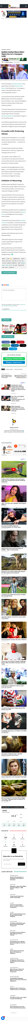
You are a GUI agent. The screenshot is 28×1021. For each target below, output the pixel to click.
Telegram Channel (17, 362)
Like (5, 834)
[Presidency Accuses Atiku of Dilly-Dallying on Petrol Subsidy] (5, 933)
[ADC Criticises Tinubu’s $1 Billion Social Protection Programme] (5, 970)
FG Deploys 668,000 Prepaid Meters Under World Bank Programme (17, 924)
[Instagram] (7, 434)
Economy (12, 903)
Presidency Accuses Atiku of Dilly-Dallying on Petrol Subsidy (17, 934)
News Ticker (12, 884)
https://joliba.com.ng (14, 429)
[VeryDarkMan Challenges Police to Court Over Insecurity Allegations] (5, 979)
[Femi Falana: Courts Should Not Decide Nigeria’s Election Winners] (5, 942)
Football (12, 912)
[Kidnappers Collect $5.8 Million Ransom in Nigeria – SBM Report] (5, 887)
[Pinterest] (9, 434)
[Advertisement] (14, 34)
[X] (19, 434)
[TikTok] (17, 434)
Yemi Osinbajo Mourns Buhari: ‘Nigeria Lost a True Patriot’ (6, 376)
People (6, 18)
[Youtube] (15, 436)
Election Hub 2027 (14, 967)
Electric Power (13, 921)
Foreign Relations (14, 958)
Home (2, 18)
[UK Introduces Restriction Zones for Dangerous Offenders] (5, 951)
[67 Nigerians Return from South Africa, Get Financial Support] (5, 960)
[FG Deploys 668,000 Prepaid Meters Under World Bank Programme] (5, 924)
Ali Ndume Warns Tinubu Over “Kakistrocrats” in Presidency (18, 989)
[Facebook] (4, 434)
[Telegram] (14, 434)
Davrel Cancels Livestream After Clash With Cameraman (17, 1007)
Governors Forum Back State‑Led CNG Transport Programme (17, 906)
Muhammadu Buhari (7, 116)
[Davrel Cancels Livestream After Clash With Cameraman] (5, 1006)
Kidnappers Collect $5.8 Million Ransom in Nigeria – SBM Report (18, 888)
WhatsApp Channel (17, 358)
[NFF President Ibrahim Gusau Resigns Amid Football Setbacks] (5, 914)
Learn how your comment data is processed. (13, 305)
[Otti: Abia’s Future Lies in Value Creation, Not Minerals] (5, 997)
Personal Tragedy (12, 18)
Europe (11, 949)
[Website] (22, 434)
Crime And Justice (14, 875)
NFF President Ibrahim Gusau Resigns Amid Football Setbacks (17, 915)
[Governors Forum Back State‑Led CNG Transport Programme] (5, 905)
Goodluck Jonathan (17, 84)
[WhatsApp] (12, 436)
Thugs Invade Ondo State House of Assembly (17, 897)
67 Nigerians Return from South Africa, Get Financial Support (17, 961)
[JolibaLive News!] (2, 62)
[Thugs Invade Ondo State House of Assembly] (5, 896)
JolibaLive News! (9, 62)
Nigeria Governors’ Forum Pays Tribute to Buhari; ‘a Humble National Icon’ (21, 376)
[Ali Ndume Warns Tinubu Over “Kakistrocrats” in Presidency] (5, 988)
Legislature (12, 894)
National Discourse (14, 976)
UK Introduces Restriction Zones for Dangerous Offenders (17, 952)
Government (13, 995)
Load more (13, 1012)
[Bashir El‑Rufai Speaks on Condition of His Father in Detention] (5, 878)
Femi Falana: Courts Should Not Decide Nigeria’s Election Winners (17, 943)
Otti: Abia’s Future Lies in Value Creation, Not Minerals (18, 998)
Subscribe (22, 841)
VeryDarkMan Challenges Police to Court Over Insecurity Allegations (18, 980)
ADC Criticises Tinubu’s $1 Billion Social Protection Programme (17, 970)
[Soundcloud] (12, 434)
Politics (12, 986)
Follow (14, 834)
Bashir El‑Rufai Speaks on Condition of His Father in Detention (17, 878)
